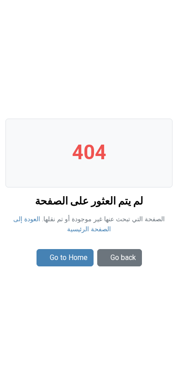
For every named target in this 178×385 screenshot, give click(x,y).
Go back (123, 257)
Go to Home (69, 257)
